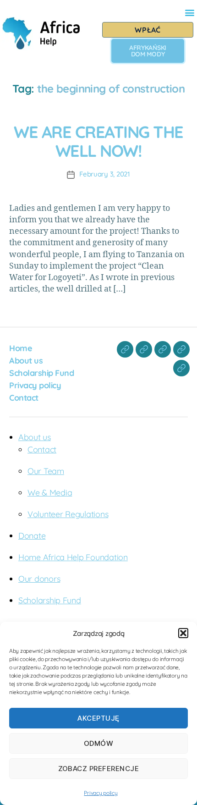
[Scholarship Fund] (162, 349)
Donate (31, 535)
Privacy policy (100, 792)
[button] (183, 633)
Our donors (39, 578)
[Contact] (181, 368)
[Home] (125, 349)
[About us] (144, 349)
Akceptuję (98, 718)
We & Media (49, 492)
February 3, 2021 (104, 174)
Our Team (45, 471)
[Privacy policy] (181, 349)
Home (20, 348)
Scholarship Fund (41, 373)
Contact (23, 397)
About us (26, 360)
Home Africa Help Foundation (73, 557)
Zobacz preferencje (98, 768)
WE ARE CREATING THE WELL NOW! (98, 141)
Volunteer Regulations (67, 514)
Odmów (99, 743)
